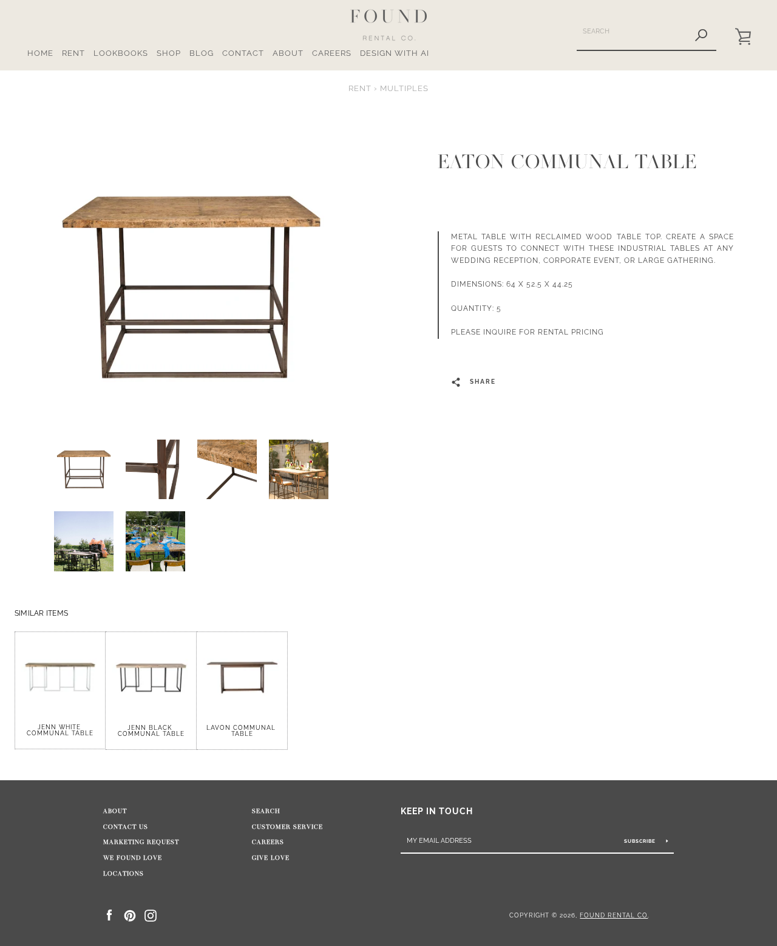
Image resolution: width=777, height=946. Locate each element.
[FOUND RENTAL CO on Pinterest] (130, 914)
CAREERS (331, 53)
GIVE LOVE (271, 858)
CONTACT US (125, 827)
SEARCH (266, 811)
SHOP (169, 53)
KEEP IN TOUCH (437, 811)
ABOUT (288, 53)
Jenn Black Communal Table (151, 730)
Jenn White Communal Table (60, 730)
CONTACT (243, 53)
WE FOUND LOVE (132, 858)
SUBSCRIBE (640, 841)
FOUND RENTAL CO (614, 915)
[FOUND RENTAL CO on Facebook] (109, 914)
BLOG (201, 53)
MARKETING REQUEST (141, 842)
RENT (73, 53)
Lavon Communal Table (242, 730)
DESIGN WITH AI (394, 53)
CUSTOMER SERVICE (287, 827)
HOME (40, 53)
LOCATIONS (123, 873)
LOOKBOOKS (120, 53)
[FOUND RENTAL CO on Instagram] (150, 914)
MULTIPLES (404, 88)
